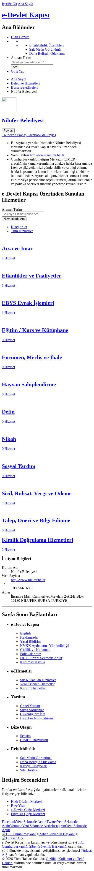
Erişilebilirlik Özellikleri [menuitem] (46, 45)
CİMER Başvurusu (34, 740)
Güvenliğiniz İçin (32, 714)
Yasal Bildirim (30, 641)
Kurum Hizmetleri (33, 688)
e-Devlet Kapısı (26, 15)
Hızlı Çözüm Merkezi (26, 801)
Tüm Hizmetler (22, 231)
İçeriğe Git (9, 4)
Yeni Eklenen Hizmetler (37, 684)
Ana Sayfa (25, 4)
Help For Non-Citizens (36, 718)
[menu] (51, 47)
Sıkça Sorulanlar (32, 710)
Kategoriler (19, 227)
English (25, 633)
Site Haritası (29, 770)
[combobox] (32, 62)
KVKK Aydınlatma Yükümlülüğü (44, 646)
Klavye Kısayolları (33, 766)
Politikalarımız (30, 654)
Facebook (24, 822)
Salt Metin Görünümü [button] (36, 758)
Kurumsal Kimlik (32, 662)
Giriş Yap (17, 71)
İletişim (25, 736)
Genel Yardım (30, 706)
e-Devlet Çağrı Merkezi (28, 810)
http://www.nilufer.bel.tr (47, 155)
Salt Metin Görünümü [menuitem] (45, 49)
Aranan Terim (21, 58)
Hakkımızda (29, 637)
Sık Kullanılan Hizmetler (38, 680)
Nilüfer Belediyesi (23, 120)
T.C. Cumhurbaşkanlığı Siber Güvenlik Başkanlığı (43, 844)
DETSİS (41, 658)
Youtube (31, 826)
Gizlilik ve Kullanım (35, 650)
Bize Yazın (18, 806)
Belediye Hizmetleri (25, 83)
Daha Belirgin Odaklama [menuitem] (47, 53)
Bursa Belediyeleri (24, 87)
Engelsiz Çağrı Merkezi (28, 814)
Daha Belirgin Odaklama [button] (38, 762)
